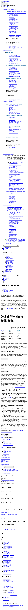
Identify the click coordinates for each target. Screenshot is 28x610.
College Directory (10, 260)
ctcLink (11, 194)
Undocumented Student (14, 76)
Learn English (12, 20)
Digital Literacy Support (14, 174)
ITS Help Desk (12, 175)
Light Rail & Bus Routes (14, 223)
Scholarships (12, 117)
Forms (2, 465)
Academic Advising (13, 28)
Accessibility (11, 606)
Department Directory (14, 221)
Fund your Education (8, 101)
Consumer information (14, 605)
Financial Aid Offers (5, 457)
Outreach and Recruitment (15, 180)
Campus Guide (12, 213)
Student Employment (14, 122)
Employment (9, 267)
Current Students (7, 271)
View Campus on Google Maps (15, 209)
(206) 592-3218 (13, 595)
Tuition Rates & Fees (14, 127)
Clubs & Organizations (14, 218)
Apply (5, 249)
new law (9, 397)
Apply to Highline (13, 54)
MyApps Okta (12, 200)
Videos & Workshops (8, 445)
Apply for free (4, 529)
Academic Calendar (13, 27)
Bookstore (11, 226)
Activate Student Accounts (15, 56)
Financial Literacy (5, 464)
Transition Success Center (15, 184)
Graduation (11, 85)
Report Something (7, 574)
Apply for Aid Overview (14, 105)
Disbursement (4, 462)
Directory (5, 544)
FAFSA (11, 107)
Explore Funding (13, 55)
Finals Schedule (12, 31)
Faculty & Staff (9, 266)
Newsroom (5, 543)
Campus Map (9, 269)
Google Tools (12, 196)
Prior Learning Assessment (15, 35)
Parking (11, 225)
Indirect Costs (4, 371)
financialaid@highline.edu (8, 480)
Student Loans (12, 109)
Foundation (6, 566)
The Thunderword (13, 236)
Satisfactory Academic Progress (10, 470)
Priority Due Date (7, 439)
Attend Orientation (13, 59)
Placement (5, 557)
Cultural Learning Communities (16, 172)
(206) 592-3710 (11, 590)
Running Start (12, 18)
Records (12, 555)
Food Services (12, 229)
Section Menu (4, 434)
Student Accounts (7, 565)
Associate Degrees (13, 15)
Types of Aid (12, 110)
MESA (10, 177)
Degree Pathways (7, 563)
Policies (11, 231)
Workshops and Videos (14, 113)
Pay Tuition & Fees (13, 63)
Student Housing (13, 234)
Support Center (12, 181)
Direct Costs (4, 358)
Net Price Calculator (8, 308)
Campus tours (10, 529)
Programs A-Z (12, 29)
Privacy (22, 603)
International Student (14, 71)
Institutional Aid (7, 451)
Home (4, 289)
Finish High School (13, 19)
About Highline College (14, 212)
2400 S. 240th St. (7, 580)
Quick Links (6, 254)
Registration (6, 555)
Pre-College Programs (14, 22)
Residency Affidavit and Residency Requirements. (12, 431)
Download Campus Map (12, 210)
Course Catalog (9, 261)
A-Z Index (8, 270)
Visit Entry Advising (13, 58)
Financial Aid (6, 291)
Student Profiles (12, 235)
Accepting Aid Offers (5, 459)
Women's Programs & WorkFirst (16, 188)
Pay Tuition (11, 130)
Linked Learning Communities (16, 33)
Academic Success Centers (15, 165)
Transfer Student (13, 69)
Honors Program (13, 32)
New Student (12, 67)
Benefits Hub (12, 167)
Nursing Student (13, 74)
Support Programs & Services (16, 183)
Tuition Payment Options (15, 129)
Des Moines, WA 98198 (8, 581)
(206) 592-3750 (11, 592)
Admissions (6, 552)
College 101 (12, 23)
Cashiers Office (12, 131)
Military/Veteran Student (14, 73)
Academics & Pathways (9, 9)
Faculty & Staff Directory (15, 222)
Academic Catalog (13, 26)
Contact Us (6, 597)
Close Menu (3, 4)
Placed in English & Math (15, 60)
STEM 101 (11, 24)
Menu (2, 2)
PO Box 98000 (6, 579)
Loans (4, 452)
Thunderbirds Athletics (19, 239)
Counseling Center (13, 171)
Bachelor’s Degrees (13, 14)
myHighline (12, 198)
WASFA (11, 108)
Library (11, 176)
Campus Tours (12, 214)
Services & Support (8, 154)
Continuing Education (14, 36)
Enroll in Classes (13, 61)
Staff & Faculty (6, 548)
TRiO (10, 185)
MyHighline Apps (10, 263)
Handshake (11, 197)
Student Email (12, 201)
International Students (8, 272)
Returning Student (13, 68)
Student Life (6, 205)
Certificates (11, 17)
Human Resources (7, 547)
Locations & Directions (8, 570)
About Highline (7, 542)
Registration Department (14, 82)
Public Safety (12, 232)
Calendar (6, 248)
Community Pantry (13, 227)
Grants (10, 118)
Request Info (8, 247)
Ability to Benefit (7, 443)
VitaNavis (11, 202)
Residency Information (14, 88)
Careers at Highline (7, 546)
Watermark (11, 203)
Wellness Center (13, 238)
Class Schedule (9, 258)
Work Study (12, 120)
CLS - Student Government (15, 220)
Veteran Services (13, 186)
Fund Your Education (8, 290)
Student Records (13, 84)
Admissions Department (14, 81)
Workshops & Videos (5, 473)
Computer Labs (12, 170)
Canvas (11, 193)
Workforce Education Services (16, 121)
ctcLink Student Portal (20, 387)
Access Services (13, 166)
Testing (11, 557)
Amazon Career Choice (14, 123)
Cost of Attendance (13, 133)
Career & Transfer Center (15, 168)
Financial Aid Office (13, 112)
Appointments (4, 460)
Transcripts (11, 86)
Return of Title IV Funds (9, 469)
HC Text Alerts (12, 230)
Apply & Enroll (7, 50)
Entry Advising (12, 80)
